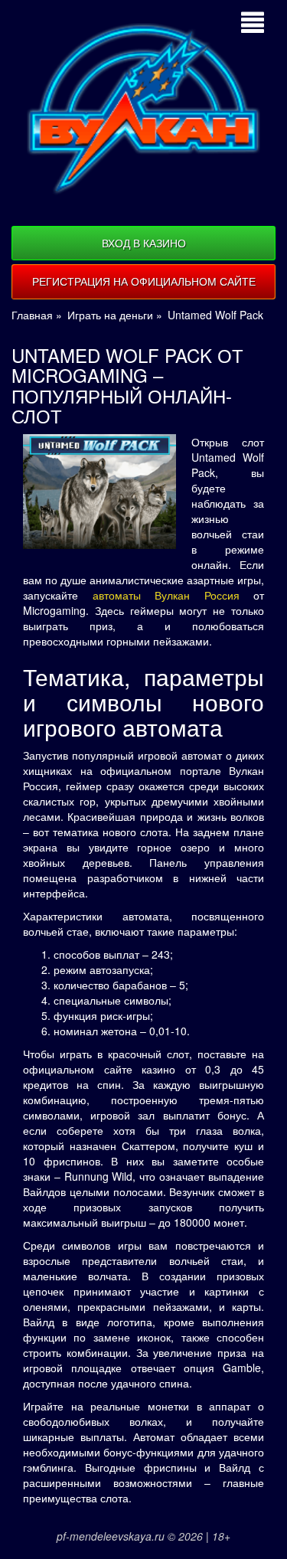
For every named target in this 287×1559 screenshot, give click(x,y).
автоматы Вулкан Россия (166, 595)
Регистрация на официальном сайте (144, 281)
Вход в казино (144, 242)
